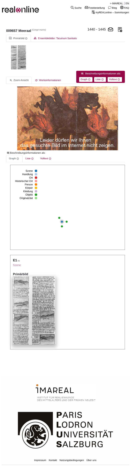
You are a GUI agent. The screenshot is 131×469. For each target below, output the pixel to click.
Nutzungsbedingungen (72, 460)
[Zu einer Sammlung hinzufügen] (120, 30)
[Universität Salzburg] (65, 429)
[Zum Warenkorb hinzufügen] (110, 30)
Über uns (91, 460)
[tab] (18, 38)
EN (127, 3)
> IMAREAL (116, 3)
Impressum (40, 460)
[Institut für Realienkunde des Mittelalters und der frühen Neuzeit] (65, 392)
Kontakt (53, 460)
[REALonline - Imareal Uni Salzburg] (22, 7)
